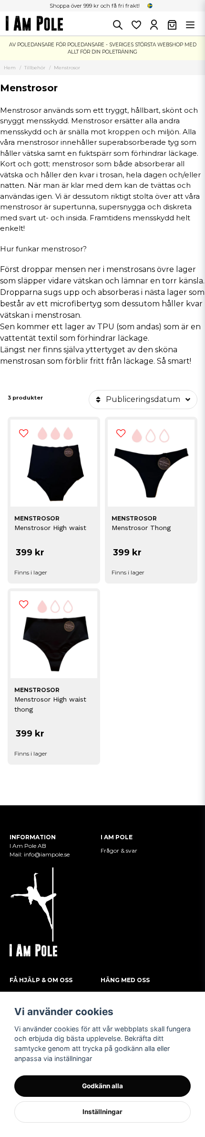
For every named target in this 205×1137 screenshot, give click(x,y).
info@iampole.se (47, 854)
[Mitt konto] (154, 24)
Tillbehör (34, 68)
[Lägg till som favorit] (136, 24)
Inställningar (102, 1111)
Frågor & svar (119, 850)
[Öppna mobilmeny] (190, 24)
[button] (150, 5)
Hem (10, 68)
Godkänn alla (102, 1086)
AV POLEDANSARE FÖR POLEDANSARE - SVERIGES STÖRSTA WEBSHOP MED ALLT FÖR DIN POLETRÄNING (102, 48)
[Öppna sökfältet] (118, 24)
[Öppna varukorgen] (172, 24)
